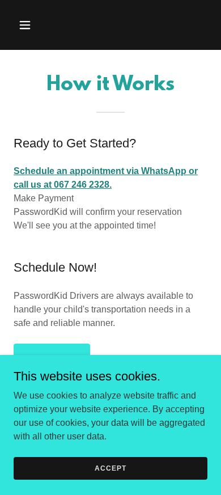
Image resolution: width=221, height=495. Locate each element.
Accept (110, 468)
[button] (28, 25)
